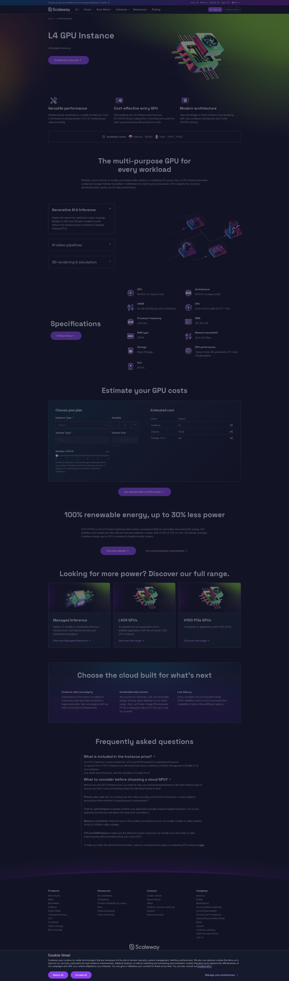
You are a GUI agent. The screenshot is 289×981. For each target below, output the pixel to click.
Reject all (58, 974)
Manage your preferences (220, 974)
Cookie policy (204, 966)
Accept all (81, 974)
